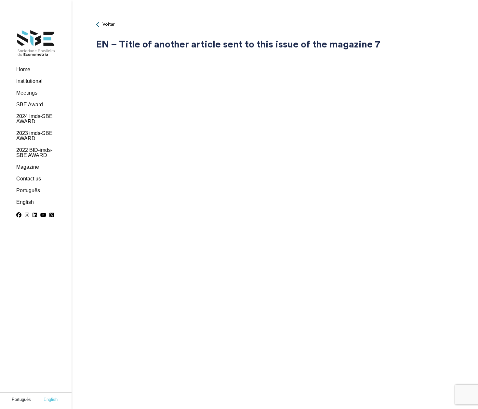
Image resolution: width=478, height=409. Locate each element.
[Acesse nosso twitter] (51, 215)
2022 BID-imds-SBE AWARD (34, 153)
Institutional (29, 81)
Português (28, 190)
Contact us (28, 178)
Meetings (26, 93)
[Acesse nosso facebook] (18, 215)
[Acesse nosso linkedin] (35, 215)
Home (23, 69)
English (25, 202)
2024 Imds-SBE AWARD (34, 119)
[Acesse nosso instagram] (27, 215)
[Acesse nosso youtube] (43, 215)
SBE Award (29, 104)
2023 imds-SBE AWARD (34, 136)
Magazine (27, 167)
